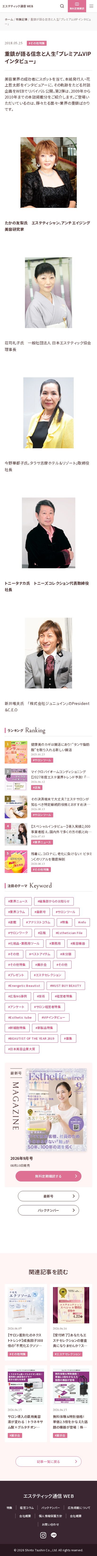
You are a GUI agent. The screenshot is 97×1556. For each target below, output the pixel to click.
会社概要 (25, 1516)
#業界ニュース (42, 842)
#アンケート (16, 1006)
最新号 (48, 1196)
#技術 (41, 996)
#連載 (12, 922)
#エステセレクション (47, 975)
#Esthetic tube (20, 1017)
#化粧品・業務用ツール (24, 943)
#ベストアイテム (39, 954)
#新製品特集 (44, 1027)
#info (82, 922)
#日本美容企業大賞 (21, 1049)
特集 (9, 1508)
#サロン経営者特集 (47, 1006)
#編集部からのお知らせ (54, 901)
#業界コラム (16, 912)
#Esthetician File (69, 932)
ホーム (9, 19)
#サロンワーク (18, 932)
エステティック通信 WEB (17, 6)
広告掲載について (79, 1508)
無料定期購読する (48, 1176)
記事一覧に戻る (48, 1461)
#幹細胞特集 (17, 1027)
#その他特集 (37, 43)
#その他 (13, 954)
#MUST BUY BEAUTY (65, 985)
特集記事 (22, 19)
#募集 (68, 1038)
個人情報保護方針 (50, 1516)
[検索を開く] (63, 6)
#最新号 (40, 912)
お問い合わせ (50, 1524)
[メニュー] (91, 6)
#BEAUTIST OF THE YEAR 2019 (31, 1038)
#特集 (64, 922)
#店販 (36, 787)
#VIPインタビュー (53, 1017)
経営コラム (27, 1508)
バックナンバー (48, 1210)
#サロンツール (42, 760)
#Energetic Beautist (24, 985)
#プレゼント (16, 975)
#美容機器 (78, 943)
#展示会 (41, 964)
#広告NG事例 (17, 996)
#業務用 (55, 943)
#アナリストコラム (38, 922)
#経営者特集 (63, 996)
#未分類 (66, 954)
